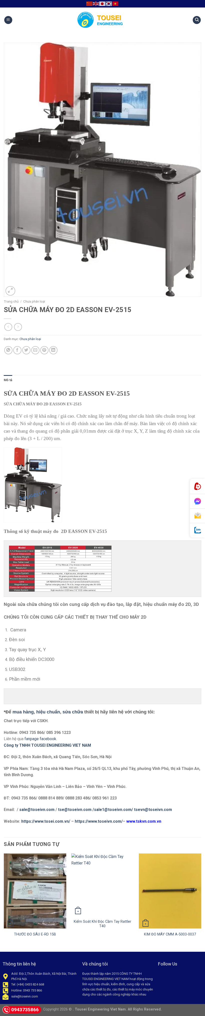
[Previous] (4, 902)
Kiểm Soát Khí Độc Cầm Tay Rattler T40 (102, 923)
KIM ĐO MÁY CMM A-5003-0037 (170, 934)
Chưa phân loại (34, 301)
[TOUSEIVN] (103, 20)
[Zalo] (197, 530)
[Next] (201, 902)
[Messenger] (197, 501)
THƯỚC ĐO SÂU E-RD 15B (35, 934)
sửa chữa (72, 711)
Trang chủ (11, 301)
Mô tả (8, 380)
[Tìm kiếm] (197, 20)
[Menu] (8, 20)
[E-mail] (197, 516)
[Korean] (109, 3)
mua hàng (23, 711)
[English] (96, 3)
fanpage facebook (40, 738)
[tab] (8, 380)
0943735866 (25, 1009)
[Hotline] (197, 486)
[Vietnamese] (115, 3)
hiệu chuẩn (48, 711)
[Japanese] (102, 3)
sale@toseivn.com (37, 809)
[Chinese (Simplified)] (89, 3)
